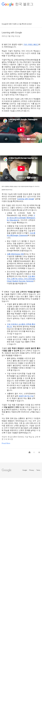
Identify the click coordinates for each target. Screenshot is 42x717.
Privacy (31, 470)
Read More (6, 443)
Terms (38, 470)
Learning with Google (12, 32)
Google (25, 470)
